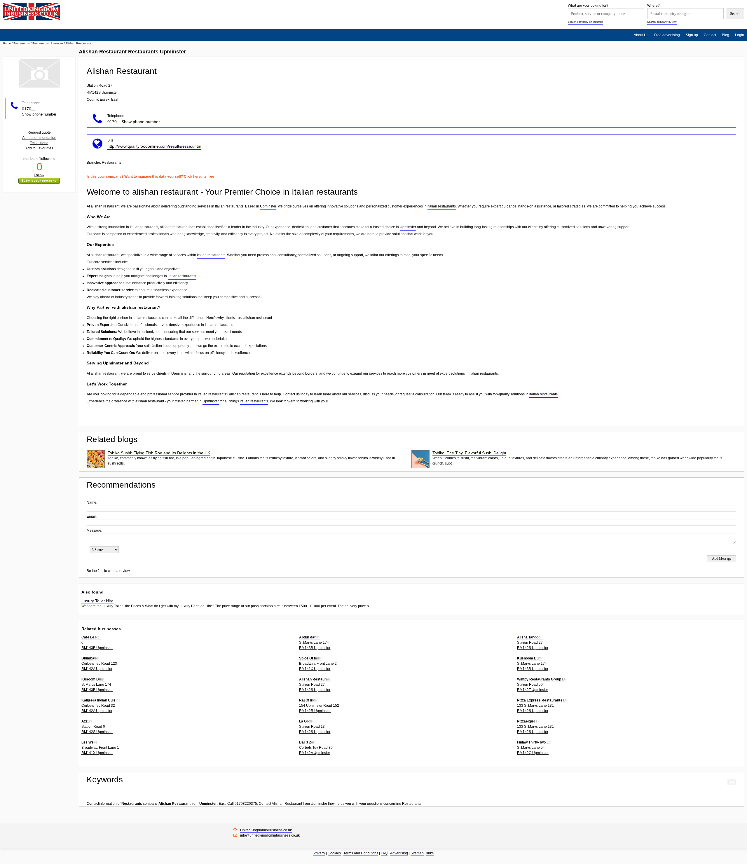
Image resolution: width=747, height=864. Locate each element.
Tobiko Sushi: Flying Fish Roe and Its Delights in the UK (159, 453)
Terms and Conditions (360, 853)
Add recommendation (39, 138)
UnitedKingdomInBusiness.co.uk (266, 830)
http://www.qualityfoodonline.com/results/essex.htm (154, 146)
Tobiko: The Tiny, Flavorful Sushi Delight (469, 453)
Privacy (319, 853)
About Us (641, 35)
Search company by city (662, 21)
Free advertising (667, 35)
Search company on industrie (585, 21)
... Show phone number (138, 121)
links (430, 853)
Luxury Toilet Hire (97, 600)
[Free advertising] (31, 11)
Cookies (334, 853)
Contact (710, 35)
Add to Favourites (39, 148)
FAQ (384, 853)
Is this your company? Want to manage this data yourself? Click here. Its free (150, 176)
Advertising (399, 853)
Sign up (692, 35)
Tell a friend (39, 143)
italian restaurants (441, 206)
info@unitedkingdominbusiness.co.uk (270, 835)
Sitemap (417, 853)
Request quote (39, 132)
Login (739, 35)
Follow (39, 175)
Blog (725, 35)
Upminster (268, 206)
